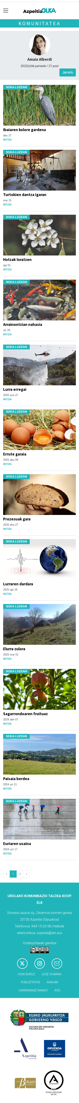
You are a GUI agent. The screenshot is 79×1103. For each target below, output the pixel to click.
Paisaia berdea (16, 778)
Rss (57, 990)
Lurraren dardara (18, 583)
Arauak (52, 982)
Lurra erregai (14, 389)
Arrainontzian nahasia (22, 324)
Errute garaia (14, 454)
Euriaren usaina (17, 843)
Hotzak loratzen (17, 259)
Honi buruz (26, 974)
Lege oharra (51, 974)
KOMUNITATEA (40, 23)
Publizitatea (30, 982)
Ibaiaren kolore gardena (24, 129)
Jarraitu (67, 72)
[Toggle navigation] (5, 10)
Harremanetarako (33, 990)
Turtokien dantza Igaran (24, 194)
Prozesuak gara (17, 518)
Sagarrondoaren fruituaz (25, 713)
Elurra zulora (14, 648)
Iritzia (7, 139)
